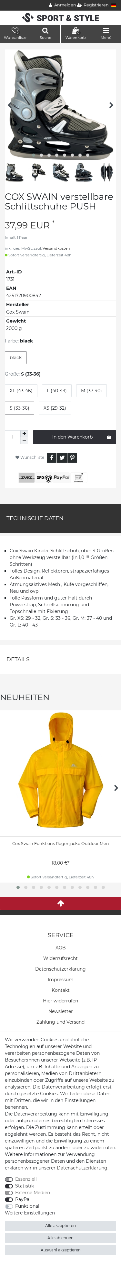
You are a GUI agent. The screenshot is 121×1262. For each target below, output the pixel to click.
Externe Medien (32, 1192)
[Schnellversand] (60, 17)
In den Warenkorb (72, 437)
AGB (60, 948)
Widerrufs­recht (60, 958)
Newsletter (60, 1011)
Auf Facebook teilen (51, 458)
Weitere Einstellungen (30, 1213)
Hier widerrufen (60, 1001)
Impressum (61, 979)
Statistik (24, 1186)
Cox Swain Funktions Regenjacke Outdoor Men (60, 843)
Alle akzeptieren (60, 1225)
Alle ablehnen (60, 1237)
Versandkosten (56, 248)
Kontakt (61, 990)
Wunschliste (31, 457)
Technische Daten (35, 518)
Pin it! (72, 458)
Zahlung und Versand (60, 1022)
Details (17, 659)
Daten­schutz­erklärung (60, 969)
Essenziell (26, 1179)
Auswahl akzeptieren (61, 1250)
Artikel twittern (62, 458)
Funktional (27, 1206)
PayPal (23, 1199)
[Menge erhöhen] (24, 433)
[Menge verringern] (24, 440)
